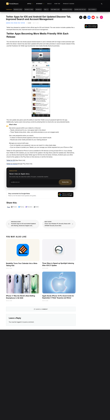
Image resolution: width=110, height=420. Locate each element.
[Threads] (80, 17)
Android (8, 23)
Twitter (23, 23)
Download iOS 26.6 (80, 9)
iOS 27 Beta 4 (92, 9)
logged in (19, 322)
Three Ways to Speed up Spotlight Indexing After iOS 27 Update (58, 264)
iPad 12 (46, 9)
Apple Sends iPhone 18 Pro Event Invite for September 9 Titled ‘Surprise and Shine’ (58, 297)
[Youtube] (93, 17)
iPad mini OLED (55, 9)
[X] (84, 17)
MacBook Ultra (67, 9)
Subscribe (65, 182)
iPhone (15, 23)
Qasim (29, 23)
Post (8, 206)
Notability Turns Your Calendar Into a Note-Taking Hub (22, 264)
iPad (12, 23)
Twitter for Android (11, 164)
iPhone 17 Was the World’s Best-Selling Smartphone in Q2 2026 (20, 297)
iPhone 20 (38, 9)
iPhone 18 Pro (29, 9)
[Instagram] (101, 17)
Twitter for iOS (10, 160)
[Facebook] (89, 17)
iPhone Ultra (18, 9)
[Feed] (97, 17)
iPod (19, 23)
